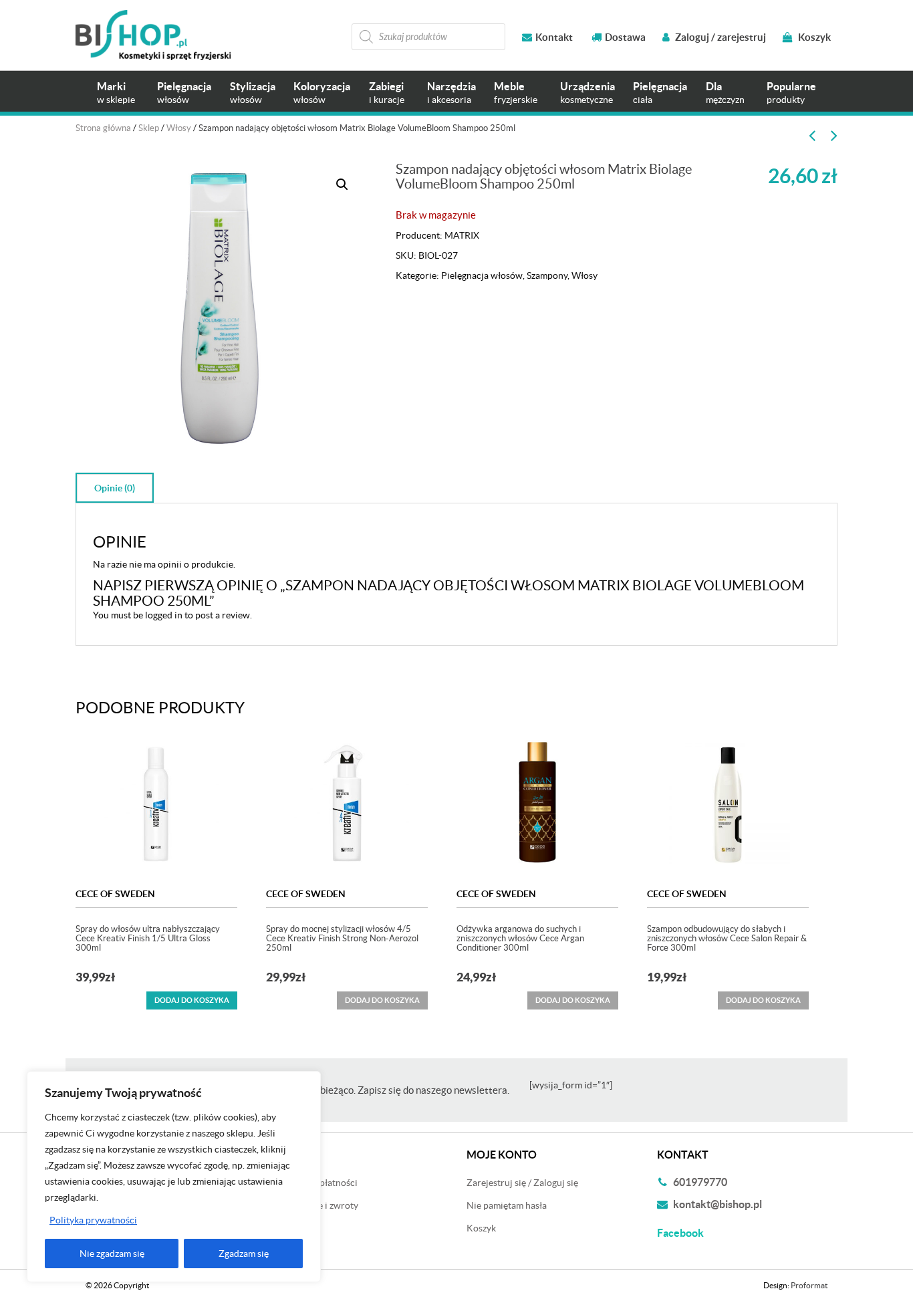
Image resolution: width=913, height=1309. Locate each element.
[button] (342, 184)
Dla (725, 92)
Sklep (148, 128)
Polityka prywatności (93, 1220)
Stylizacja (252, 92)
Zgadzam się (244, 1253)
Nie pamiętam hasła (507, 1205)
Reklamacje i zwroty (317, 1205)
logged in (163, 615)
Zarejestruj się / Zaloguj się (522, 1182)
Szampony (547, 275)
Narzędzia (451, 92)
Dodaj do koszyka (191, 1000)
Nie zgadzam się (112, 1253)
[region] (174, 1176)
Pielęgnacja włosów (482, 275)
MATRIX (461, 235)
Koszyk (813, 37)
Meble (515, 92)
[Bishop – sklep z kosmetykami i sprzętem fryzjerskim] (153, 35)
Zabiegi (386, 92)
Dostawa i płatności (317, 1182)
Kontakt (554, 37)
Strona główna (103, 128)
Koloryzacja (321, 92)
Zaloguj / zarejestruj (719, 37)
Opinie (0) (114, 488)
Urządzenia (587, 92)
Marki (116, 92)
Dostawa (625, 37)
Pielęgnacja (184, 92)
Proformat (809, 1285)
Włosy (178, 128)
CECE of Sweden (115, 893)
